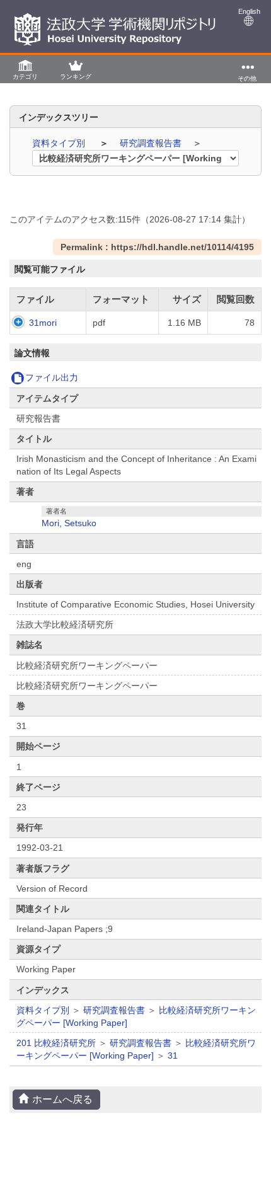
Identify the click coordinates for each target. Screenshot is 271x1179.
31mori (43, 323)
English (249, 11)
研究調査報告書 (152, 143)
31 (173, 1055)
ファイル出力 (51, 377)
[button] (25, 69)
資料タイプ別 (60, 143)
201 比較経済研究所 (56, 1043)
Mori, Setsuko (69, 523)
